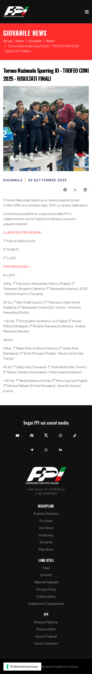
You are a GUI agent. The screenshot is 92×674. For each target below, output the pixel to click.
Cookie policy (46, 596)
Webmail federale (46, 582)
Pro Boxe (46, 521)
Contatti (46, 575)
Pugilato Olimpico (46, 513)
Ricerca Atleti (46, 629)
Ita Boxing (46, 535)
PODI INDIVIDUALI (16, 266)
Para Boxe (46, 549)
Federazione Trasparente (46, 603)
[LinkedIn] (85, 189)
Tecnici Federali (46, 636)
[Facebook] (65, 189)
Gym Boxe (46, 528)
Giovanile (46, 542)
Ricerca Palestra (46, 622)
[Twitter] (75, 189)
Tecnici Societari (46, 643)
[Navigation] (87, 11)
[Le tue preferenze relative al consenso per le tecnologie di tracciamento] (22, 667)
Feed (46, 568)
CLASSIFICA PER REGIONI (22, 232)
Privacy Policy (46, 589)
